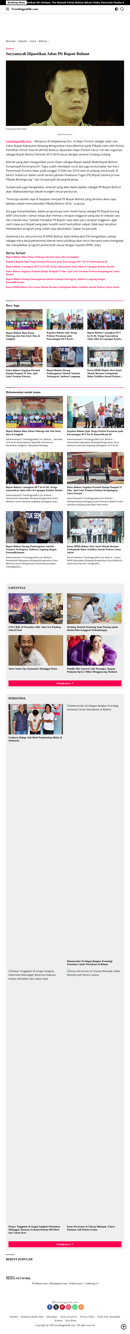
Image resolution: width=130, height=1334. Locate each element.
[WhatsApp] (75, 1307)
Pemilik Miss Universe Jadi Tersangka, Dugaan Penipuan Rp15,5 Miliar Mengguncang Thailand (92, 670)
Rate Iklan (70, 1320)
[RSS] (81, 1307)
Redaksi (14, 1317)
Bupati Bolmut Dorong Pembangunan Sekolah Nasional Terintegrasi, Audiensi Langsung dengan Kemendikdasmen (55, 281)
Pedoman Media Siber (32, 1317)
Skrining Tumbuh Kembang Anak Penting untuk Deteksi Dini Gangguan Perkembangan (92, 628)
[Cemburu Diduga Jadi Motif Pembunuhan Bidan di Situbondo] (35, 719)
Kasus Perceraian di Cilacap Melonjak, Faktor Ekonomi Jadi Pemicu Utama (91, 1228)
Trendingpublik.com (24, 9)
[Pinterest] (62, 1307)
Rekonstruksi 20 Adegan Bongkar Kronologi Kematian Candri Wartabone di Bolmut (89, 963)
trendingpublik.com (18, 141)
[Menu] (8, 9)
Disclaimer (52, 1317)
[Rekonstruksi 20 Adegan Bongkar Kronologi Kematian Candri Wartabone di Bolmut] (94, 831)
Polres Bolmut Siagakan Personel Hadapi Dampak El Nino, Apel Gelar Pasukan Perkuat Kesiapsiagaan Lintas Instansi (62, 273)
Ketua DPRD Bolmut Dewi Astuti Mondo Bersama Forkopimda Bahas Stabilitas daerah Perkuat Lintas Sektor (63, 287)
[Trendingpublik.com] (65, 1302)
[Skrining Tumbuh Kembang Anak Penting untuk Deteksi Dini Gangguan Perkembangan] (94, 608)
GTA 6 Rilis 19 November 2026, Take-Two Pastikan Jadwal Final (34, 628)
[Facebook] (49, 1307)
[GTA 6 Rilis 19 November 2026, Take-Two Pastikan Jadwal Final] (35, 608)
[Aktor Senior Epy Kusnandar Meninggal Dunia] (35, 650)
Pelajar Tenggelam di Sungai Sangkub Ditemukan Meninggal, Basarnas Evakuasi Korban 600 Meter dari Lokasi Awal (34, 1229)
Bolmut (10, 48)
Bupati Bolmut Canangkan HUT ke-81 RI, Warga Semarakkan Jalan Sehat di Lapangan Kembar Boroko (60, 266)
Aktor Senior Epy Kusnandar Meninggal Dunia (32, 669)
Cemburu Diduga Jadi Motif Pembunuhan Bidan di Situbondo (35, 739)
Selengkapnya (63, 683)
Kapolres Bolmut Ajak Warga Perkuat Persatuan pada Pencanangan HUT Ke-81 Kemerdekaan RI (56, 261)
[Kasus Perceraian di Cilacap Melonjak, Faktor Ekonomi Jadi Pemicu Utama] (94, 1096)
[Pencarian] (122, 9)
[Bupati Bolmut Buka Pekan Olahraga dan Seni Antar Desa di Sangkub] (24, 319)
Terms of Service (68, 1317)
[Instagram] (68, 1307)
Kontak (58, 1320)
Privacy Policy (87, 1317)
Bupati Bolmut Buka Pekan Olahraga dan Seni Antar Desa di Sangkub (42, 257)
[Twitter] (56, 1307)
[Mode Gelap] (116, 9)
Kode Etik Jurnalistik (109, 1317)
